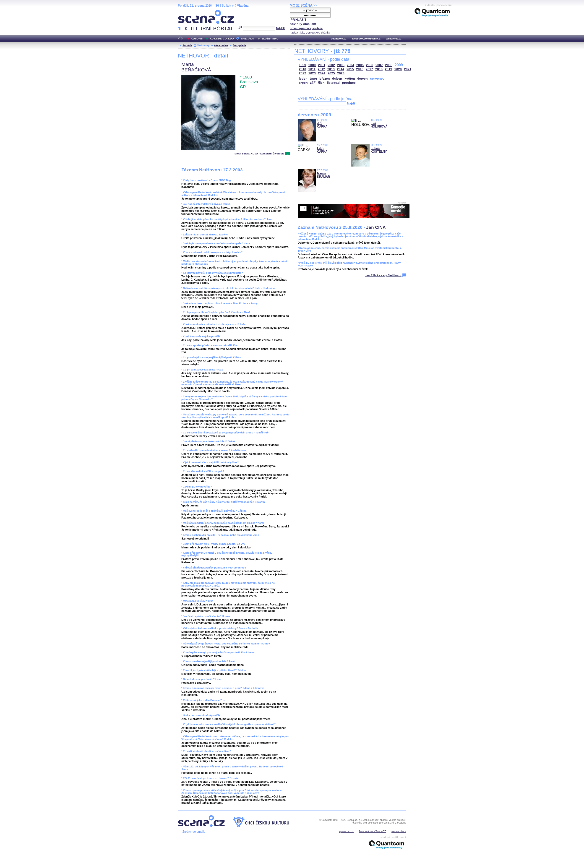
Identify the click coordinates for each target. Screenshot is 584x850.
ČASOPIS (197, 38)
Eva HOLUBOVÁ (379, 124)
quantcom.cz (339, 38)
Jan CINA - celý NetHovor (383, 275)
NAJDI (280, 28)
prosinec (349, 82)
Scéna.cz (186, 12)
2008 (388, 65)
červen (362, 78)
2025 (331, 73)
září (312, 82)
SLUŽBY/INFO (270, 38)
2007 (379, 65)
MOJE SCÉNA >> (303, 5)
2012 (321, 69)
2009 (399, 65)
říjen (321, 82)
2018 (379, 69)
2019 (388, 69)
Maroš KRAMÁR (323, 175)
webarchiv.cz (394, 38)
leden (303, 78)
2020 (398, 69)
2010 (302, 69)
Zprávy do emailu (193, 831)
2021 (407, 69)
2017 (369, 69)
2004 (350, 65)
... (288, 153)
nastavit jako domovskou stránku (310, 32)
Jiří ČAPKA (322, 124)
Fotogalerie (239, 45)
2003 (340, 65)
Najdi (351, 103)
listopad (333, 82)
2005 (360, 65)
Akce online (221, 45)
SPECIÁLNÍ (247, 38)
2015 (350, 69)
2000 (312, 65)
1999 (302, 65)
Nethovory (203, 45)
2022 (302, 73)
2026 (340, 73)
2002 (331, 65)
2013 (331, 69)
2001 (321, 65)
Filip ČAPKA (322, 149)
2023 (312, 73)
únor (313, 78)
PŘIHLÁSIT (298, 19)
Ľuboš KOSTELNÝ (379, 149)
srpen (303, 82)
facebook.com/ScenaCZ (366, 38)
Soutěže (187, 45)
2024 (321, 73)
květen (349, 78)
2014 (340, 69)
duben (337, 78)
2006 (369, 65)
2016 (359, 69)
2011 (311, 69)
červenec (377, 78)
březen (324, 78)
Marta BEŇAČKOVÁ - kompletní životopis (259, 153)
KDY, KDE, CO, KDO (222, 38)
